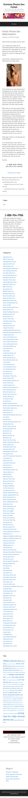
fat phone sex (7, 401)
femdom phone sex (17, 688)
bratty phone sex (8, 309)
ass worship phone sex (10, 275)
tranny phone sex (8, 630)
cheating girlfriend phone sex (11, 330)
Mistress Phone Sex (9, 479)
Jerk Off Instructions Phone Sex (12, 456)
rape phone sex (7, 534)
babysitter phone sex (9, 277)
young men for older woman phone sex (14, 716)
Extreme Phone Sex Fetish (14, 5)
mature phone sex (8, 472)
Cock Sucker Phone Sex (10, 341)
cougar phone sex (8, 355)
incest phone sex (8, 453)
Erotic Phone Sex (8, 383)
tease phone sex (8, 618)
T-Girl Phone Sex (8, 611)
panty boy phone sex (9, 497)
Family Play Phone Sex (10, 394)
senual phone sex (8, 559)
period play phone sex (9, 506)
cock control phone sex (10, 337)
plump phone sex (8, 524)
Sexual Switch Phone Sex (10, 561)
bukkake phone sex (9, 314)
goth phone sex (15, 692)
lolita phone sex (7, 467)
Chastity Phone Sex (9, 325)
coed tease (6, 351)
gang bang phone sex (9, 428)
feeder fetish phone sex (10, 403)
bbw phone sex (7, 289)
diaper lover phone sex (7, 684)
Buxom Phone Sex (8, 319)
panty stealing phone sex (9, 702)
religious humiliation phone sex (12, 538)
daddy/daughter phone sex (17, 682)
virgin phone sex (8, 639)
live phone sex (7, 465)
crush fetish (6, 362)
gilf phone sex (7, 437)
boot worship (7, 305)
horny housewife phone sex (13, 695)
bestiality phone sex (9, 293)
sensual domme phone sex (11, 554)
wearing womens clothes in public (10, 713)
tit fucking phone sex (9, 625)
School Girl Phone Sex (9, 550)
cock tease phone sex (9, 346)
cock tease (15, 672)
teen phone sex (7, 620)
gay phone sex (7, 431)
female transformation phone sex (13, 405)
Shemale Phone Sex (9, 563)
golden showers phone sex (11, 442)
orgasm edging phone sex (11, 495)
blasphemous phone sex (17, 666)
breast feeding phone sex (10, 312)
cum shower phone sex (11, 680)
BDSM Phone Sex (8, 291)
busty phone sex (8, 316)
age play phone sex (9, 264)
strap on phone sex (8, 602)
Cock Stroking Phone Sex (10, 339)
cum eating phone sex (9, 367)
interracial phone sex (8, 697)
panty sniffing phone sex (10, 501)
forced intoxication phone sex (12, 421)
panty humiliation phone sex (15, 700)
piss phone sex (7, 522)
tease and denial (8, 616)
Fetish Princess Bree (12, 776)
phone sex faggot (8, 511)
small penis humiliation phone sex (13, 586)
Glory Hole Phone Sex (9, 440)
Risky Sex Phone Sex (9, 540)
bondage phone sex (9, 668)
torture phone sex (8, 627)
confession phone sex (9, 353)
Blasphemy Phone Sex (9, 300)
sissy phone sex (8, 582)
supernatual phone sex (14, 708)
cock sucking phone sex (10, 344)
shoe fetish (6, 568)
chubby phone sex (8, 335)
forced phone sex (8, 424)
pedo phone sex (8, 504)
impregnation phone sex (10, 451)
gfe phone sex (7, 433)
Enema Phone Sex (8, 378)
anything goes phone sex (11, 177)
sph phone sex (7, 598)
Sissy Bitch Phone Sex (9, 577)
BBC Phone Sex (7, 286)
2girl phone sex (7, 257)
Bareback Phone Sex (9, 280)
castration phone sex (9, 321)
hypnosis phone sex (9, 449)
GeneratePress (14, 793)
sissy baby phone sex (9, 575)
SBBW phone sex (8, 545)
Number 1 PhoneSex (12, 772)
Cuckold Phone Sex (9, 364)
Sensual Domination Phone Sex (12, 552)
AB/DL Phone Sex (8, 259)
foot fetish (6, 417)
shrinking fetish (7, 570)
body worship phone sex (10, 303)
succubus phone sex (9, 607)
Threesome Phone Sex (10, 623)
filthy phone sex (7, 412)
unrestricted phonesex (9, 637)
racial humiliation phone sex (11, 531)
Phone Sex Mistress (9, 518)
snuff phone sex (8, 593)
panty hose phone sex (9, 499)
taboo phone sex (8, 614)
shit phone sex (7, 566)
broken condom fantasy (20, 668)
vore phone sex (7, 641)
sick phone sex (7, 572)
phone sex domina (8, 508)
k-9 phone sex (7, 458)
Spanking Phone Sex (9, 595)
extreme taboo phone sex (10, 387)
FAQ (4, 204)
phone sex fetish (8, 515)
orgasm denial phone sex (10, 492)
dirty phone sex (7, 373)
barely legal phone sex (10, 282)
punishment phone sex (10, 529)
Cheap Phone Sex (8, 328)
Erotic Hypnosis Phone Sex (14, 774)
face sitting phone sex (9, 389)
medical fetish (7, 474)
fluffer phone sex (6, 690)
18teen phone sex (12, 660)
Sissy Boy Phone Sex (9, 579)
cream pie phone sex (9, 357)
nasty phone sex (8, 483)
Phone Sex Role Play (9, 520)
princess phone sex (9, 527)
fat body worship (8, 399)
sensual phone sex (8, 556)
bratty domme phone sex (10, 307)
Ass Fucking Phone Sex (10, 271)
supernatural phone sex (10, 609)
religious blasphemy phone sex (12, 536)
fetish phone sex (14, 180)
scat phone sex (7, 547)
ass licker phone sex (9, 273)
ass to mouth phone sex (11, 663)
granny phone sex (8, 444)
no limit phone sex (8, 488)
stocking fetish (7, 600)
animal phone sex (8, 266)
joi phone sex (17, 697)
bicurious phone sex (9, 296)
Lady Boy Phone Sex (9, 463)
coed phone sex (8, 348)
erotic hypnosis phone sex (11, 380)
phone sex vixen (18, 702)
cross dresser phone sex (10, 360)
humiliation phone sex (9, 447)
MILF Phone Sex (8, 476)
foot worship (6, 419)
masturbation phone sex (9, 182)
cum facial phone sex (9, 369)
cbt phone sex (7, 323)
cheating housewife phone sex (12, 332)
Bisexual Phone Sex (9, 298)
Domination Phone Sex (10, 376)
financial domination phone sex (12, 415)
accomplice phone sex (9, 261)
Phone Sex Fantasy (9, 513)
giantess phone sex (9, 435)
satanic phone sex (8, 704)
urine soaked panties (20, 710)
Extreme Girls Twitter (14, 173)
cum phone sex (7, 371)
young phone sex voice (10, 646)
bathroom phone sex (9, 284)
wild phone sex (7, 643)
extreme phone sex (8, 385)
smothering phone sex (9, 591)
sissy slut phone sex (9, 584)
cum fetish (8, 677)
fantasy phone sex (8, 396)
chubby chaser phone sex (11, 670)
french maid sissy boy (9, 426)
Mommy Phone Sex (9, 481)
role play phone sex (9, 543)
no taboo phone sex (9, 490)
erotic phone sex (16, 684)
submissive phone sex (9, 604)
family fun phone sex (9, 392)
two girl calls (6, 632)
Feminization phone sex (10, 408)
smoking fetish (7, 588)
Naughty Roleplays (8, 486)
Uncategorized (7, 634)
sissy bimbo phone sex (18, 704)
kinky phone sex (8, 460)
